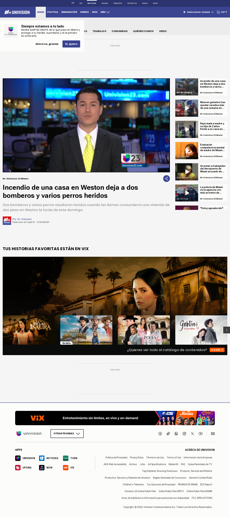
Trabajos (99, 31)
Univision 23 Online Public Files (140, 491)
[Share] (166, 178)
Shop (155, 3)
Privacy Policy (136, 457)
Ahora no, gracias (47, 44)
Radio (145, 3)
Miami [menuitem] (40, 12)
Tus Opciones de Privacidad (161, 484)
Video (163, 31)
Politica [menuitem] (52, 12)
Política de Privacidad (116, 457)
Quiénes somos (143, 31)
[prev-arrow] (0, 330)
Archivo (133, 464)
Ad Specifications (157, 464)
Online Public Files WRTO (171, 491)
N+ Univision (25, 219)
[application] (86, 125)
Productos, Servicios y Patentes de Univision (127, 477)
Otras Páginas (64, 433)
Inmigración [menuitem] (69, 12)
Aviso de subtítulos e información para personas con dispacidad (155, 498)
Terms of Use (174, 457)
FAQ (183, 464)
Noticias (92, 3)
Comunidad (120, 31)
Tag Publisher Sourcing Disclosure (159, 471)
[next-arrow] (226, 330)
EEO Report (206, 484)
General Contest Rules (200, 477)
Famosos (117, 3)
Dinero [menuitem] (84, 12)
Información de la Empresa (198, 457)
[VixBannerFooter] (115, 418)
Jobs (142, 464)
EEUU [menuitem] (94, 12)
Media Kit (173, 464)
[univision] (16, 12)
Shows (105, 3)
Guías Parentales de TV (200, 464)
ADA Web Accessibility (115, 464)
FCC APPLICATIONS (202, 498)
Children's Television (133, 484)
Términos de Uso (155, 457)
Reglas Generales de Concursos (169, 477)
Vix (80, 3)
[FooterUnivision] (29, 433)
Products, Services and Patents (196, 471)
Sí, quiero (71, 44)
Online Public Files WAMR (199, 491)
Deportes (132, 3)
